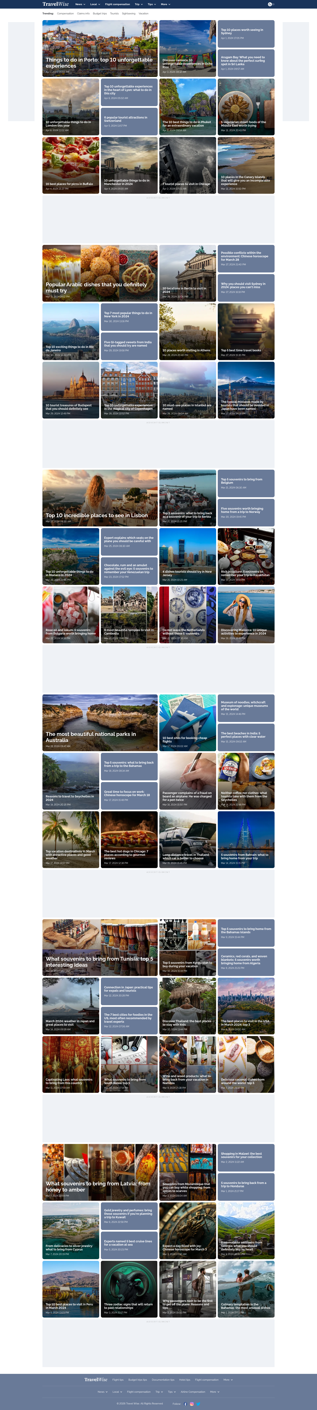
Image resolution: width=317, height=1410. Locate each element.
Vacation (143, 13)
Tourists (114, 13)
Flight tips (117, 1379)
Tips (150, 4)
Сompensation (65, 13)
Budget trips (100, 13)
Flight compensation (117, 4)
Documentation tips (163, 1379)
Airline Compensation (193, 1391)
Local (93, 4)
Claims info (83, 13)
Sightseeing (128, 13)
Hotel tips (184, 1379)
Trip (137, 4)
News (78, 4)
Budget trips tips (137, 1379)
